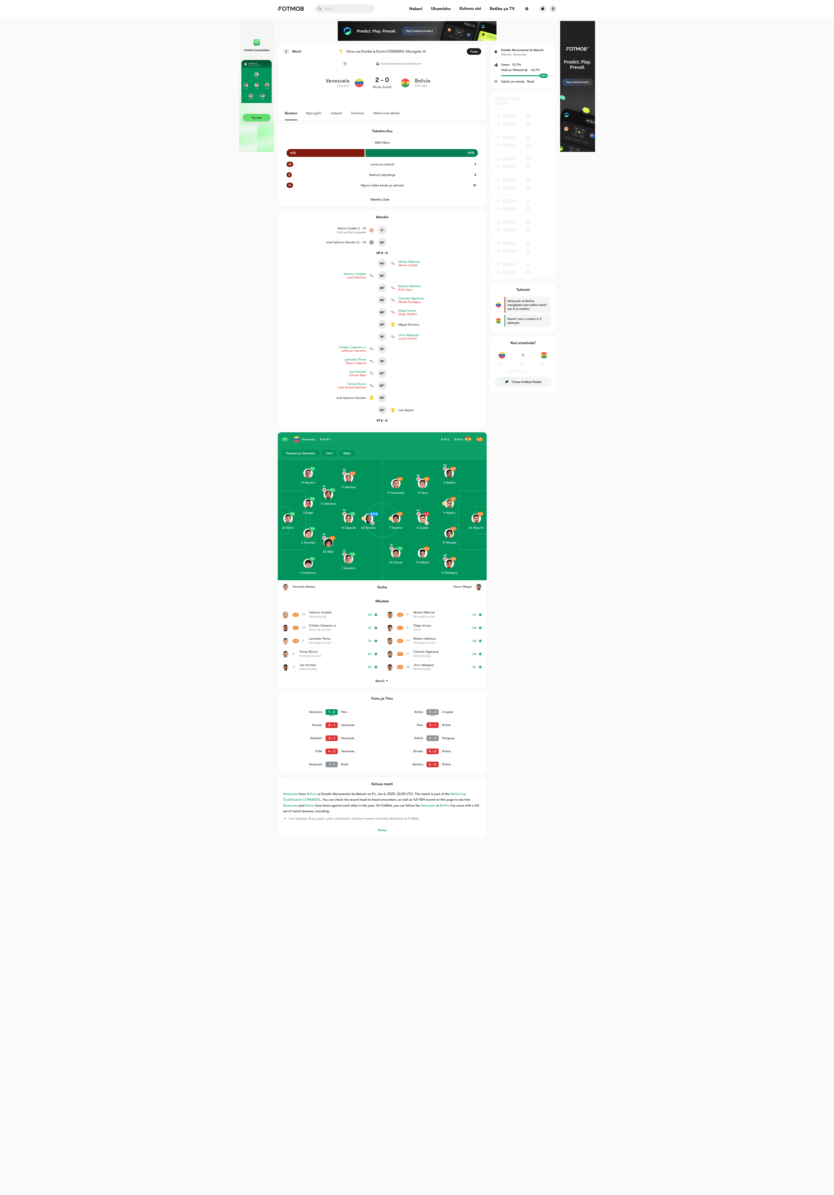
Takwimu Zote (379, 199)
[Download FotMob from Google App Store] (553, 8)
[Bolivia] (544, 357)
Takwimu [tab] (358, 113)
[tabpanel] (417, 441)
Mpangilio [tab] (313, 113)
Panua (382, 830)
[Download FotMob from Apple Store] (542, 8)
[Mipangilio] (526, 8)
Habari (415, 9)
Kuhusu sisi (470, 8)
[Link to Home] (291, 9)
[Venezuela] (502, 357)
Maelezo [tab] (291, 113)
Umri (329, 453)
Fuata (474, 51)
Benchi (379, 681)
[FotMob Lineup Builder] (256, 86)
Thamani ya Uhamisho (300, 453)
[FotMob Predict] (417, 31)
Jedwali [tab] (336, 113)
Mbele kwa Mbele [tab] (386, 113)
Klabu (347, 453)
